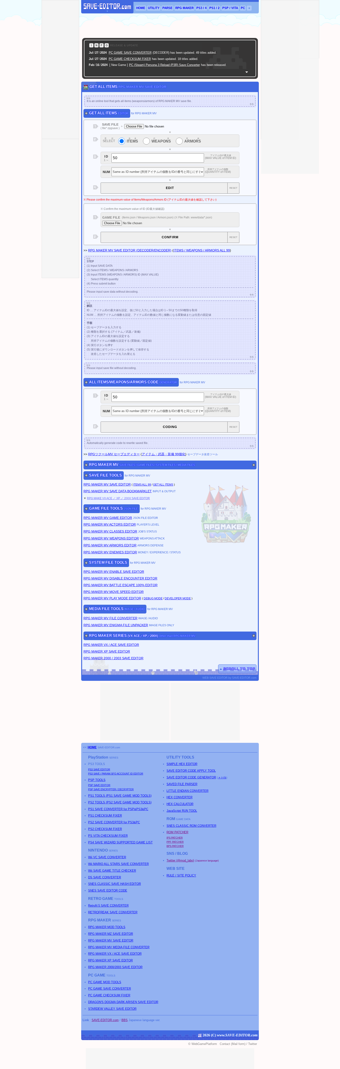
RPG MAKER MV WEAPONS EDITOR (111, 538)
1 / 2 (214, 8)
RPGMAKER (184, 8)
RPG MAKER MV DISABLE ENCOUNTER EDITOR (120, 578)
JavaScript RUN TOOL (182, 810)
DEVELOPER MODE (178, 598)
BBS (124, 1020)
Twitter (252, 1044)
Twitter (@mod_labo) (180, 860)
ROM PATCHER (177, 832)
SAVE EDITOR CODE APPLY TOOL (191, 770)
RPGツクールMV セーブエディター (114, 454)
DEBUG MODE (153, 598)
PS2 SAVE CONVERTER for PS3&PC (114, 822)
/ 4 (201, 8)
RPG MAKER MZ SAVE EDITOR (110, 934)
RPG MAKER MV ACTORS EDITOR (109, 524)
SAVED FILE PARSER (182, 784)
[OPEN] (246, 72)
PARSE (167, 8)
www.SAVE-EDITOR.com (237, 1035)
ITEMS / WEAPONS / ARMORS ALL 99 (201, 250)
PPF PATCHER (175, 841)
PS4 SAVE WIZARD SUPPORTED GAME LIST (120, 842)
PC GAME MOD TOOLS (104, 982)
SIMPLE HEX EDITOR (182, 764)
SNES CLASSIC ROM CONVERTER (191, 825)
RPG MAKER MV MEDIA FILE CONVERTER (118, 947)
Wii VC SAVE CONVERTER (107, 857)
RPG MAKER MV (129, 250)
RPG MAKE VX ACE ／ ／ (118, 498)
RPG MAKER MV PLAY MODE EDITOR (112, 598)
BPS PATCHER (175, 846)
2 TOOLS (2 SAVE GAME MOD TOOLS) (119, 802)
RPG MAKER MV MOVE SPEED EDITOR (113, 592)
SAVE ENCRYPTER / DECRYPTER (111, 789)
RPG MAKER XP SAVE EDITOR (106, 651)
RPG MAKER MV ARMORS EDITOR (109, 545)
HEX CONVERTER (179, 797)
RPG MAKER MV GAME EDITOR (107, 518)
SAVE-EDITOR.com (109, 747)
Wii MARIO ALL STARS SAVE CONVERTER (118, 864)
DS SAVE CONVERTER (104, 877)
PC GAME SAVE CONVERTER (130, 52)
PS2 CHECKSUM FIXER (105, 829)
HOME (140, 8)
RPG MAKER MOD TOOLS (106, 927)
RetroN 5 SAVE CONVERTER (108, 905)
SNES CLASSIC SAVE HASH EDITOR (114, 884)
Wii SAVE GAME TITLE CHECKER (112, 870)
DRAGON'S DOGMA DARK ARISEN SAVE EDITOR (123, 1002)
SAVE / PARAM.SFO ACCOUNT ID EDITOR (115, 773)
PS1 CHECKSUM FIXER (105, 815)
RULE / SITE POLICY (181, 875)
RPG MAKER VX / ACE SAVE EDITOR (111, 645)
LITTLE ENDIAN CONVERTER (187, 791)
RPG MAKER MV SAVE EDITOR (107, 484)
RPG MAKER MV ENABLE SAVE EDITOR (113, 571)
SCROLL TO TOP (239, 669)
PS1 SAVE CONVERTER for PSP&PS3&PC (118, 809)
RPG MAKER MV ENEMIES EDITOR (110, 552)
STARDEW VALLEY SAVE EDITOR (112, 1008)
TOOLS (96, 780)
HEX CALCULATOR (180, 804)
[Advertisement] (170, 25)
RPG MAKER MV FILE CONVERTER (110, 618)
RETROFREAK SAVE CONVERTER (112, 912)
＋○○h (222, 777)
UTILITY (154, 8)
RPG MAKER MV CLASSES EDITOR (110, 531)
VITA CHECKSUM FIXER (108, 835)
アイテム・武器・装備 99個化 (163, 454)
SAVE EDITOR (99, 769)
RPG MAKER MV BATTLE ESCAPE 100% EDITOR (120, 585)
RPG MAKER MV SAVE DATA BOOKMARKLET (117, 491)
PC (243, 8)
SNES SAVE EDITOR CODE (107, 890)
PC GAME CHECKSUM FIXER (130, 59)
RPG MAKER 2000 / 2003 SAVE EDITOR (113, 658)
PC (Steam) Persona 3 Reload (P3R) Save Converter (164, 65)
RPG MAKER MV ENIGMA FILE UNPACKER (115, 625)
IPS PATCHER (175, 837)
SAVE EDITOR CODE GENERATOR (191, 777)
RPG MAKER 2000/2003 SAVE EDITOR (115, 967)
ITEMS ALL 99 (142, 484)
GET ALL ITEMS (163, 484)
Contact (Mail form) (232, 1044)
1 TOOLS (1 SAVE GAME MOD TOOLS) (119, 795)
